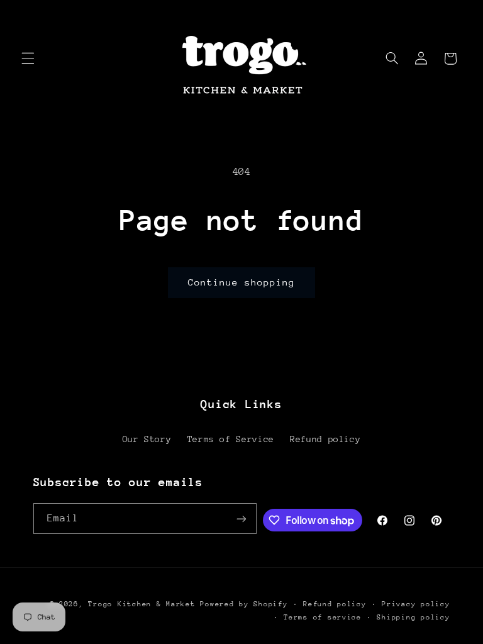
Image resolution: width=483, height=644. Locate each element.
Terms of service (323, 617)
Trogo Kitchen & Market (141, 604)
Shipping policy (413, 617)
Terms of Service (230, 439)
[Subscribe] (241, 518)
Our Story (147, 439)
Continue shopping (242, 282)
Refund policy (325, 439)
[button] (27, 58)
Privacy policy (416, 604)
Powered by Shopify (243, 604)
